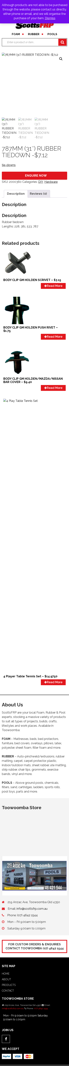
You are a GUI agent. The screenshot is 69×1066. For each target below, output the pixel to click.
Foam (16, 34)
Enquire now (36, 175)
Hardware (51, 182)
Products (9, 985)
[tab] (16, 194)
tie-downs (9, 165)
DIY (40, 182)
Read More (54, 286)
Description (16, 193)
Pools (52, 34)
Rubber (33, 34)
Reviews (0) (38, 193)
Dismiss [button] (50, 18)
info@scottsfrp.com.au (32, 908)
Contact (8, 990)
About (6, 979)
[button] (61, 59)
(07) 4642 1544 (27, 915)
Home (5, 973)
